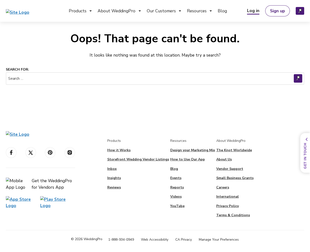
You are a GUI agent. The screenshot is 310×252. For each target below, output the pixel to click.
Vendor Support (229, 168)
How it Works (119, 150)
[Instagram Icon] (69, 152)
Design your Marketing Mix (192, 150)
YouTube (177, 206)
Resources (197, 11)
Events (175, 178)
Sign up (277, 11)
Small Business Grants (235, 178)
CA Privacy (183, 239)
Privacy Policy (227, 206)
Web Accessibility (154, 239)
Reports (177, 187)
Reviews (114, 187)
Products (77, 11)
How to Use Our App (187, 159)
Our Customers (161, 11)
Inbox (112, 168)
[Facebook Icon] (11, 152)
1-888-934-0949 (121, 239)
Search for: (17, 69)
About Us (224, 159)
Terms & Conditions (233, 215)
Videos (176, 196)
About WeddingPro (116, 11)
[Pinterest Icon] (50, 152)
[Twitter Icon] (30, 152)
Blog (222, 11)
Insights (114, 178)
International (227, 196)
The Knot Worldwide (234, 150)
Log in (253, 11)
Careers (222, 187)
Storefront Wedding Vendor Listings (138, 159)
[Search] (300, 11)
